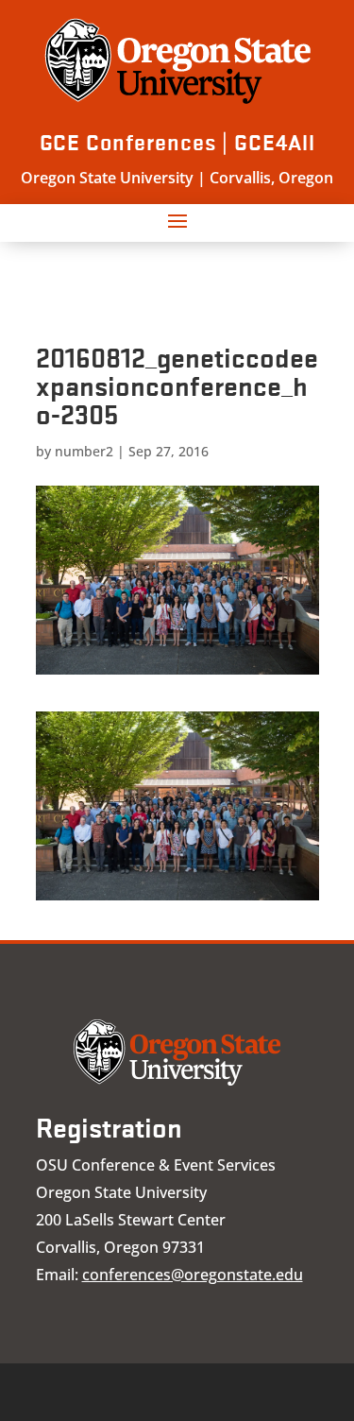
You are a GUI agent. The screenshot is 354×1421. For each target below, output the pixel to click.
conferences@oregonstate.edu (192, 1274)
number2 (84, 451)
